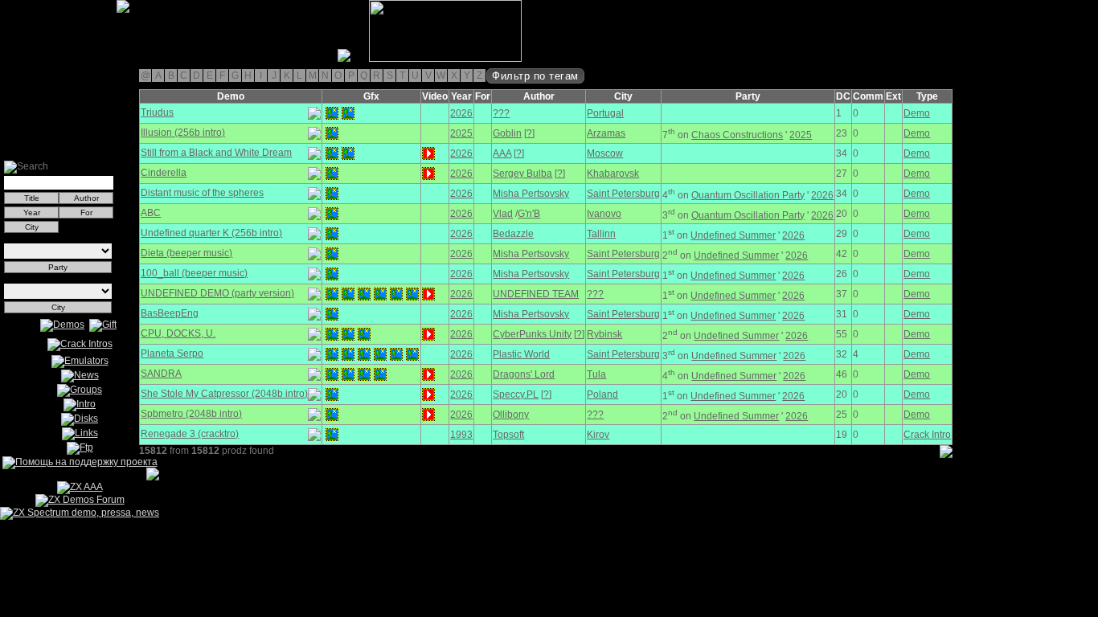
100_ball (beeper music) (194, 273)
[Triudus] (332, 113)
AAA (502, 153)
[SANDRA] (332, 374)
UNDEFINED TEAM (536, 294)
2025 (461, 133)
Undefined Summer (733, 235)
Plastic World (521, 354)
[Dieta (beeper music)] (332, 253)
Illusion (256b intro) (183, 132)
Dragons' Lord (524, 374)
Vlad (503, 213)
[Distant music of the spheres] (332, 193)
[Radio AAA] (6, 58)
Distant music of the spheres (202, 192)
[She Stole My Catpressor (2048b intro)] (332, 394)
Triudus (157, 112)
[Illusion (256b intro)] (332, 133)
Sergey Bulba (522, 173)
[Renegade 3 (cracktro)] (332, 434)
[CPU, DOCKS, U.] (332, 334)
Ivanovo (604, 213)
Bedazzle (513, 233)
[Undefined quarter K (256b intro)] (332, 233)
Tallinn (601, 233)
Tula (596, 374)
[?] (529, 133)
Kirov (598, 434)
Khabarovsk (613, 173)
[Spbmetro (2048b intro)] (332, 414)
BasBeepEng (170, 313)
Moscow (605, 153)
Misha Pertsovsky (531, 193)
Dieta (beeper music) (186, 253)
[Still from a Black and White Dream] (332, 153)
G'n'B (529, 213)
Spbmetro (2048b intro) (191, 413)
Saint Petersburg (623, 193)
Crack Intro (927, 434)
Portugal (605, 113)
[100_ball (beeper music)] (332, 274)
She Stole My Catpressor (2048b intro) (224, 393)
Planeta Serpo (172, 353)
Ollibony (511, 414)
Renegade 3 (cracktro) (190, 433)
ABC (151, 213)
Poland (602, 394)
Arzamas (606, 133)
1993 (461, 434)
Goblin (507, 133)
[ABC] (332, 213)
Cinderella (163, 172)
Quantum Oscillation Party (748, 195)
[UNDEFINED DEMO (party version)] (332, 294)
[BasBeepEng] (332, 314)
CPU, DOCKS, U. (178, 333)
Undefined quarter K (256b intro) (211, 233)
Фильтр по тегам (535, 76)
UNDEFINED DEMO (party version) (217, 293)
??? (501, 113)
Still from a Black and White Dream (216, 152)
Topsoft (508, 434)
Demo (916, 113)
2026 (461, 113)
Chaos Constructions (737, 135)
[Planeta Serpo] (332, 354)
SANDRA (161, 373)
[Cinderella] (332, 173)
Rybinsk (604, 334)
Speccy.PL (516, 394)
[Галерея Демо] (91, 58)
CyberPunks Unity (532, 334)
